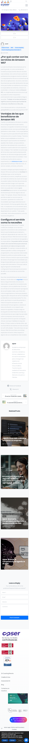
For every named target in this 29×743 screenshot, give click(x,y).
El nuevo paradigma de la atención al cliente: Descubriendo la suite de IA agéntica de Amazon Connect (13, 480)
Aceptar (5, 740)
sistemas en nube (17, 161)
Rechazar (12, 740)
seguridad (20, 279)
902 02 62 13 (24, 10)
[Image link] (11, 645)
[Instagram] (11, 1)
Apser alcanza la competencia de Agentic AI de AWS (13, 561)
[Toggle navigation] (26, 5)
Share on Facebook (15, 386)
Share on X (15, 389)
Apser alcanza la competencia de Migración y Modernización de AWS (14, 521)
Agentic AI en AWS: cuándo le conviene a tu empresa (14, 439)
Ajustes (20, 740)
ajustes (20, 737)
